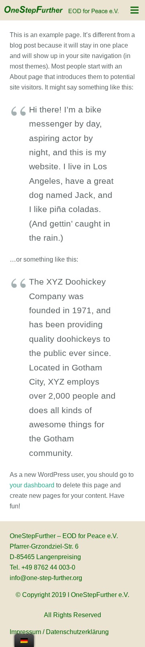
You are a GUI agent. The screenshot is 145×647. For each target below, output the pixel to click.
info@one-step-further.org (46, 577)
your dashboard (32, 485)
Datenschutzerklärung (77, 631)
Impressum (25, 631)
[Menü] (134, 10)
